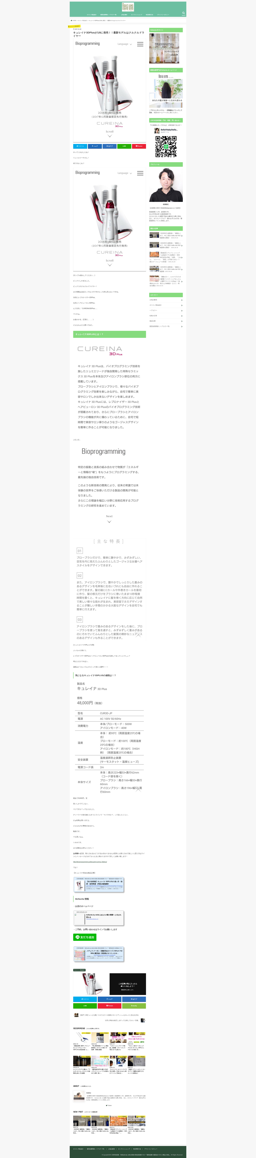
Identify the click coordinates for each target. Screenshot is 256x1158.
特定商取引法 (149, 14)
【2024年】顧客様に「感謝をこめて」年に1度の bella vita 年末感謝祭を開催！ (170, 245)
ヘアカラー (153, 310)
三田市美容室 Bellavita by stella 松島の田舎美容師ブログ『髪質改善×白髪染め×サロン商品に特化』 (140, 1155)
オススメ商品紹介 (91, 14)
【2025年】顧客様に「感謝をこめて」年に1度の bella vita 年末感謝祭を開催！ (170, 236)
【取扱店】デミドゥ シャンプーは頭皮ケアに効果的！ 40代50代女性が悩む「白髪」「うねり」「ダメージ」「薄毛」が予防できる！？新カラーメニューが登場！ (165, 257)
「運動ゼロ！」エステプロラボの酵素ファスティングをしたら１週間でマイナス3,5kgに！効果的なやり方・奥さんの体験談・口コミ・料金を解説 (165, 281)
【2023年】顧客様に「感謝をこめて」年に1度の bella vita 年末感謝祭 (170, 269)
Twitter (110, 1105)
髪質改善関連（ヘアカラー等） (108, 14)
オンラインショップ (136, 14)
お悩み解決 (124, 14)
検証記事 (153, 321)
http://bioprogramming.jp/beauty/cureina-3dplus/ (90, 862)
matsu (88, 1093)
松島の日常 (153, 316)
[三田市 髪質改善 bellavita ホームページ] (166, 91)
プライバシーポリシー (163, 14)
